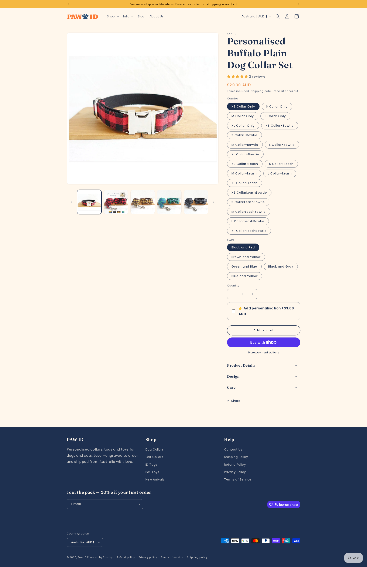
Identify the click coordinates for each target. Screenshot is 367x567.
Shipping (257, 91)
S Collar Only (277, 106)
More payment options (263, 352)
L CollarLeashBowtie (247, 221)
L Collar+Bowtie (282, 145)
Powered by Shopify (100, 557)
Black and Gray (280, 266)
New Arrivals (154, 479)
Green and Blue (244, 266)
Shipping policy (197, 557)
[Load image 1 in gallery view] (89, 202)
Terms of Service (237, 479)
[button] (112, 16)
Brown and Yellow (246, 257)
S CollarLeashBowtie (248, 202)
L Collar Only (275, 116)
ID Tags (151, 464)
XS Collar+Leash (244, 164)
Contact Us (233, 449)
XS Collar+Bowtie (280, 125)
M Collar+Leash (244, 173)
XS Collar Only (243, 106)
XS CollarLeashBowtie (249, 192)
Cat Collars (154, 457)
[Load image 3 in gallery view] (142, 202)
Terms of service (172, 557)
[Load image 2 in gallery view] (116, 202)
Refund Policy (235, 464)
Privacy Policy (235, 472)
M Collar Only (242, 116)
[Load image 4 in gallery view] (169, 202)
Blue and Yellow (244, 276)
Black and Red (243, 247)
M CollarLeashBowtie (248, 212)
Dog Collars (154, 449)
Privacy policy (148, 557)
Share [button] (235, 401)
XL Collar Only (243, 125)
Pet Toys (152, 472)
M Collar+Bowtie (244, 145)
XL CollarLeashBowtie (249, 231)
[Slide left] (71, 202)
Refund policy (126, 557)
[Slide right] (214, 202)
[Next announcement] (298, 4)
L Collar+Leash (280, 173)
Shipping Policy (236, 457)
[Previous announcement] (68, 4)
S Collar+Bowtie (244, 135)
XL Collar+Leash (244, 183)
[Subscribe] (138, 504)
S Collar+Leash (281, 164)
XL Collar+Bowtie (245, 154)
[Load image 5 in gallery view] (196, 202)
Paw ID (82, 557)
